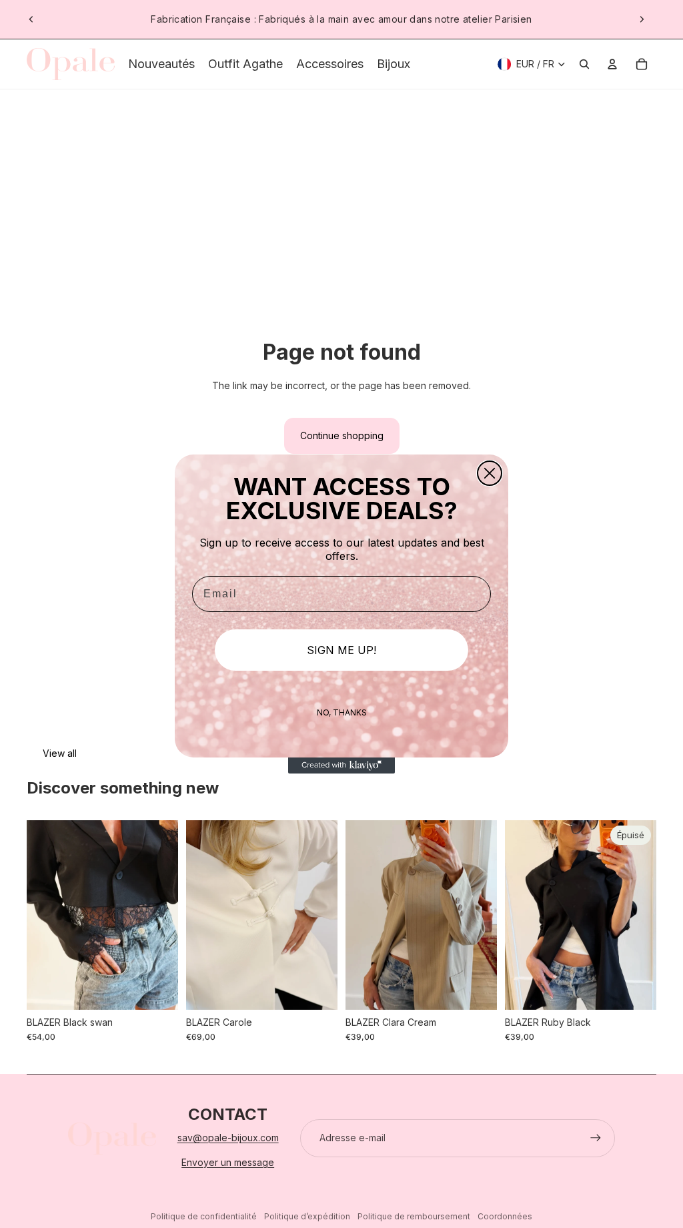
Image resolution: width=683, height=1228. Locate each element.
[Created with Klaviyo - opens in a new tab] (341, 765)
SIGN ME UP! (341, 650)
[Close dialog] (490, 473)
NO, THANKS (342, 712)
